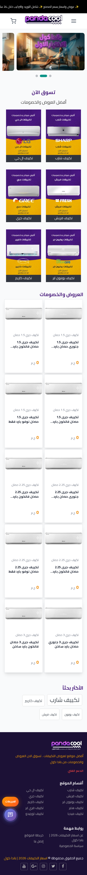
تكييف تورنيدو (34, 814)
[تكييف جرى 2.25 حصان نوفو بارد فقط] (24, 539)
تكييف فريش (63, 218)
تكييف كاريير (23, 278)
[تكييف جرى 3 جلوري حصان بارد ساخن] (63, 613)
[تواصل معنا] (10, 815)
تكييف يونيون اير (63, 278)
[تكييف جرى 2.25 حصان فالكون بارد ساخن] (24, 464)
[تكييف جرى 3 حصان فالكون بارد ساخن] (24, 613)
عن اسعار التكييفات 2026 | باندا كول (66, 837)
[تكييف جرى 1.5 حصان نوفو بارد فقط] (24, 389)
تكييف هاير (76, 808)
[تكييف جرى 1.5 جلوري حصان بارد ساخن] (63, 313)
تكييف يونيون (72, 714)
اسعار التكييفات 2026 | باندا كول (25, 858)
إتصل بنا (39, 841)
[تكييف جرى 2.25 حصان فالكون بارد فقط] (63, 539)
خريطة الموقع (34, 835)
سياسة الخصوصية (71, 846)
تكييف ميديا (75, 814)
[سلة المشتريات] (13, 21)
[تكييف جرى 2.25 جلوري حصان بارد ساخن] (63, 464)
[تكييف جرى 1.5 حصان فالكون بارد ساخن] (24, 313)
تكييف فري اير (34, 808)
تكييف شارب (63, 158)
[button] (50, 76)
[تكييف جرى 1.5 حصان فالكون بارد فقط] (63, 389)
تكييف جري (23, 218)
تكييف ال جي (23, 158)
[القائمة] (74, 21)
